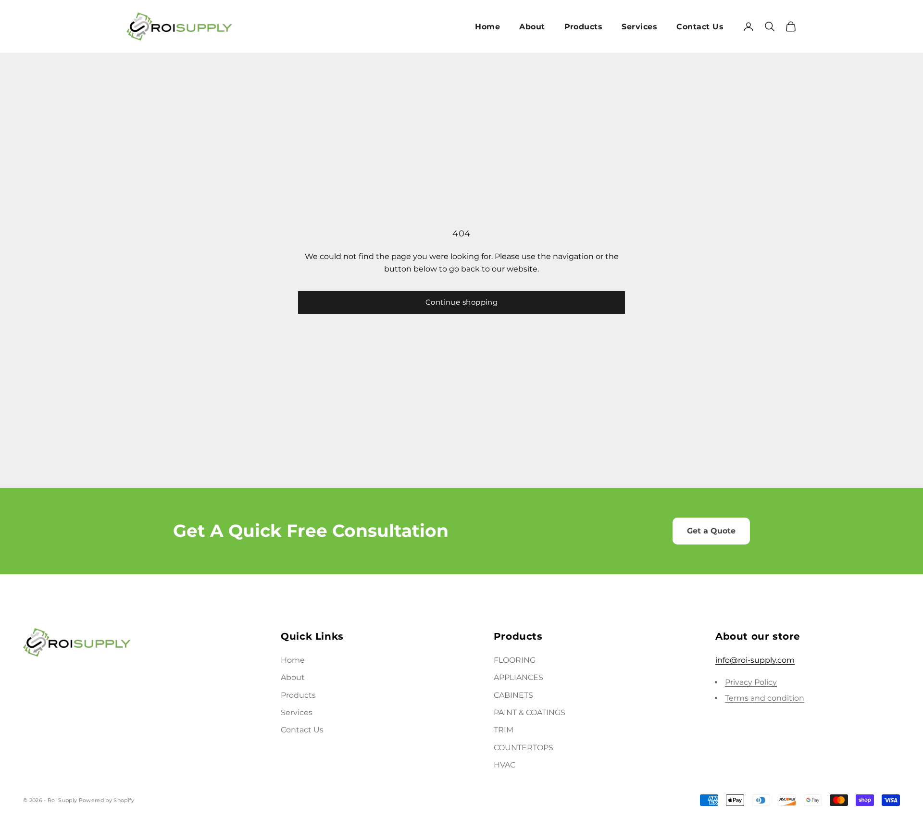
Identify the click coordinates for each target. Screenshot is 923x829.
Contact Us (699, 26)
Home (487, 26)
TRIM (503, 729)
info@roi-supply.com (755, 660)
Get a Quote (711, 530)
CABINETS (513, 695)
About (532, 26)
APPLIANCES (518, 677)
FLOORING (515, 660)
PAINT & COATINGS (529, 712)
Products (583, 26)
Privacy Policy (751, 682)
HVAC (504, 764)
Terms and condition (764, 698)
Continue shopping (461, 302)
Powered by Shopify (107, 800)
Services (639, 26)
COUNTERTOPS (523, 747)
